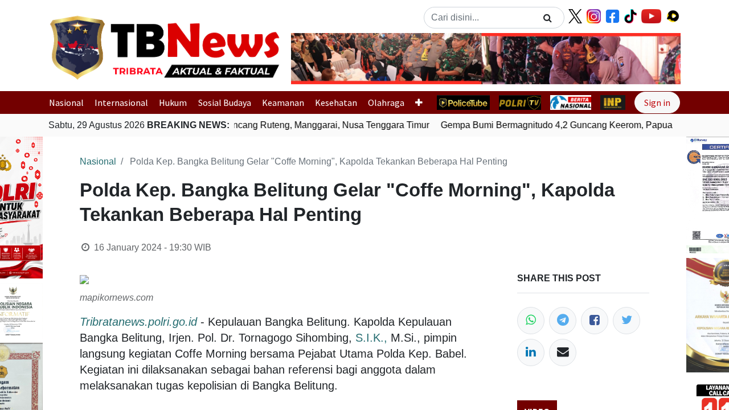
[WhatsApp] (530, 320)
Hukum (173, 102)
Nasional (66, 102)
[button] (320, 58)
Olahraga (386, 102)
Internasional (121, 102)
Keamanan (283, 102)
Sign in (657, 102)
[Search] (547, 17)
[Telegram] (562, 320)
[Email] (562, 352)
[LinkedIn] (530, 352)
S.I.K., (371, 337)
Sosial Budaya (224, 102)
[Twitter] (626, 320)
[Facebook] (594, 320)
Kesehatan (336, 102)
